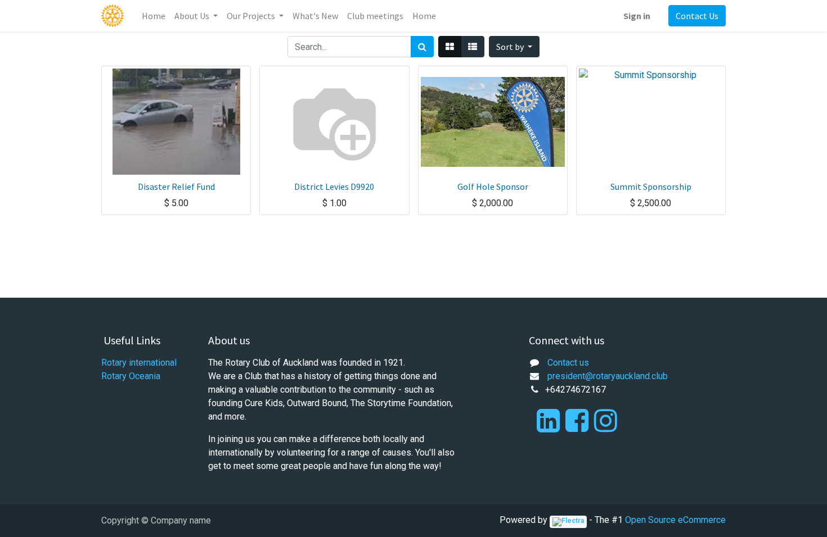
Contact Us (697, 15)
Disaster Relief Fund (176, 186)
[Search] (422, 46)
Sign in (636, 15)
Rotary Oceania (130, 376)
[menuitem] (153, 15)
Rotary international (139, 362)
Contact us (568, 362)
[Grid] (449, 46)
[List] (472, 46)
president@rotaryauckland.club (607, 376)
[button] (514, 46)
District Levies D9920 (334, 186)
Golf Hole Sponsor (492, 186)
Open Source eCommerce (675, 520)
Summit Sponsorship (650, 186)
